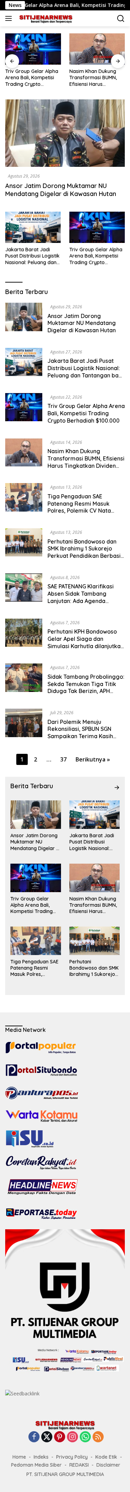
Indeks (41, 1457)
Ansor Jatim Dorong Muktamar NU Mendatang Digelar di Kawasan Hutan (60, 190)
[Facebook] (34, 1437)
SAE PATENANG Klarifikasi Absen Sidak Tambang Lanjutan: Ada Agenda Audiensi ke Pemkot (80, 597)
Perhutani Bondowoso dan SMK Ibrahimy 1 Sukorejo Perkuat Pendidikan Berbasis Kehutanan (85, 552)
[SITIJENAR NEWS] (44, 18)
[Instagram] (72, 1437)
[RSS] (98, 1437)
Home (19, 1457)
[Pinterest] (59, 1437)
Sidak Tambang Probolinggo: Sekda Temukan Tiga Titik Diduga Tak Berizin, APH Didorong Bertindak (85, 687)
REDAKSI (79, 1465)
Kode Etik (106, 1457)
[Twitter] (46, 1437)
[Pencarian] (121, 18)
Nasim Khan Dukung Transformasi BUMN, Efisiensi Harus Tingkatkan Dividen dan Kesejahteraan (82, 77)
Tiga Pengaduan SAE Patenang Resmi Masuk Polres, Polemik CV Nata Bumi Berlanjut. (79, 507)
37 (63, 759)
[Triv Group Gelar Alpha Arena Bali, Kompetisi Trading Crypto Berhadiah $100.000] (97, 227)
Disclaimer (108, 1465)
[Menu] (10, 18)
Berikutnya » (93, 759)
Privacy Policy (72, 1457)
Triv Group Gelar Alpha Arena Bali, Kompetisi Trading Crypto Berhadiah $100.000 (95, 256)
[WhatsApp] (85, 1437)
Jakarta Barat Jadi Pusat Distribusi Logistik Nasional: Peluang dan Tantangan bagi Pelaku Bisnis (32, 256)
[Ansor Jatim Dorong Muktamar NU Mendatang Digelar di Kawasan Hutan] (65, 133)
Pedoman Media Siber (36, 1465)
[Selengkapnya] (117, 787)
